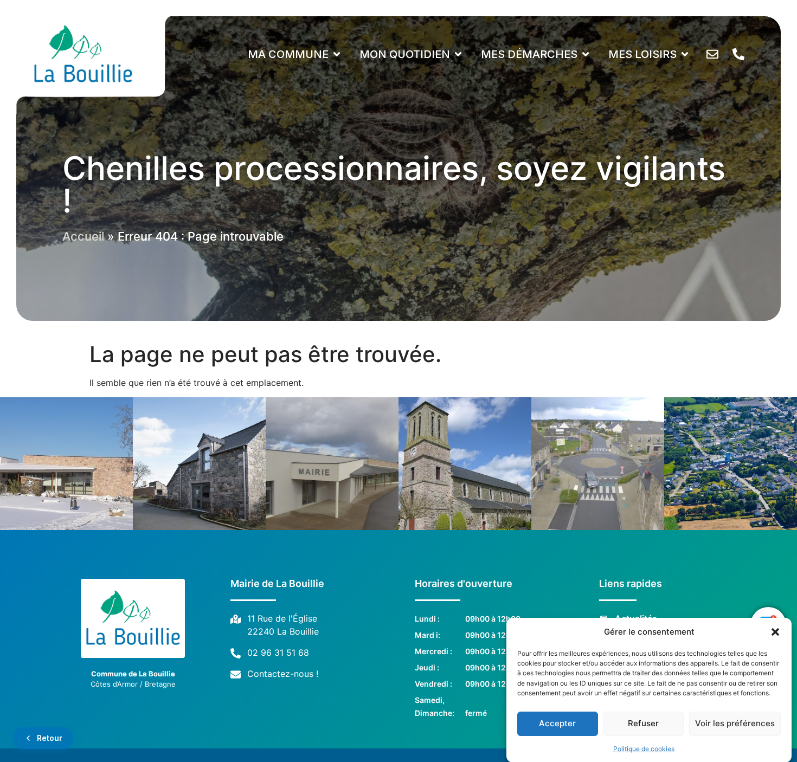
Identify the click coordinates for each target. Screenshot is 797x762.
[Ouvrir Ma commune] (336, 54)
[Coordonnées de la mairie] (741, 54)
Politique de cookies (643, 748)
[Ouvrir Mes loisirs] (684, 54)
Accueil (83, 236)
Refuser (643, 723)
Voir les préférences (735, 723)
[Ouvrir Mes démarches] (585, 54)
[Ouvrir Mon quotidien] (458, 54)
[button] (775, 632)
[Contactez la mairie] (715, 54)
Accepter (557, 723)
